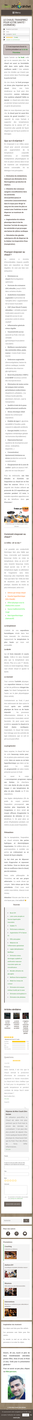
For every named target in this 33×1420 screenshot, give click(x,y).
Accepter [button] (25, 1415)
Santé (14, 34)
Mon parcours (11, 1371)
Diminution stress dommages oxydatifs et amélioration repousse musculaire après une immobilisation (15, 961)
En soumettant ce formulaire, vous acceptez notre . (18, 1197)
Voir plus (6, 1098)
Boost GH (13, 913)
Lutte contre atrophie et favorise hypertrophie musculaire (16, 919)
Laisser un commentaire (13, 39)
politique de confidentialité (17, 1198)
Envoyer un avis (13, 1204)
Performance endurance (17, 929)
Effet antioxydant (15, 939)
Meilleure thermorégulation (18, 977)
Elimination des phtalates (17, 997)
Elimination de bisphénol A (18, 994)
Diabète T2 (13, 926)
